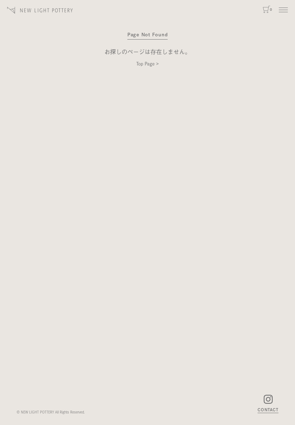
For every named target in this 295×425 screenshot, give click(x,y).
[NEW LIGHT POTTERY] (40, 10)
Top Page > (147, 63)
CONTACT (268, 410)
